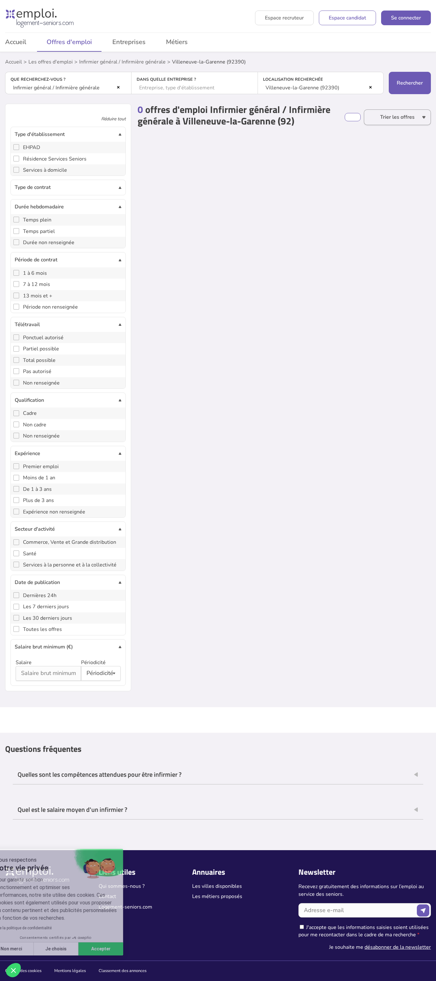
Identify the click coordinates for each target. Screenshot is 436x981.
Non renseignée (41, 382)
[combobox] (68, 87)
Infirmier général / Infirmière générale (122, 61)
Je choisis (73, 948)
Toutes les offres (42, 629)
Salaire (24, 662)
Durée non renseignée (48, 242)
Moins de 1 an (39, 477)
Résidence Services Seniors (54, 158)
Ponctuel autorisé (43, 337)
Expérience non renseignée (54, 511)
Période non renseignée (50, 307)
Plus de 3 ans (38, 500)
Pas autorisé (37, 371)
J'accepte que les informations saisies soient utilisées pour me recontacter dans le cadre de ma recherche (363, 931)
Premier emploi (41, 466)
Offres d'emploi (69, 42)
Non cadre (34, 424)
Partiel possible (41, 348)
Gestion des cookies (23, 971)
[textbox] (194, 87)
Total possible (39, 360)
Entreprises (129, 42)
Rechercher (410, 82)
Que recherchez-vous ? (38, 79)
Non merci (28, 948)
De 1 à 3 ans (37, 489)
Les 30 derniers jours (47, 618)
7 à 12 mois (36, 284)
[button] (13, 970)
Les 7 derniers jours (46, 606)
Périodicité (93, 662)
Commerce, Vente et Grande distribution (69, 542)
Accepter (118, 948)
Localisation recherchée (293, 79)
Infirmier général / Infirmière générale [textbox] (56, 87)
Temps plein (37, 219)
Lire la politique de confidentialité (41, 928)
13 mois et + (37, 295)
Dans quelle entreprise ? (166, 79)
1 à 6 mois (35, 273)
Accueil (13, 61)
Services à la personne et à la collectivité (70, 564)
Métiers (177, 42)
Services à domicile (45, 170)
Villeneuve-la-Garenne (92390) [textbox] (302, 87)
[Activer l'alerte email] (353, 117)
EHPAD (31, 147)
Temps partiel (39, 231)
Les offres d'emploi (50, 61)
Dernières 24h (39, 595)
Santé (29, 553)
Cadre (30, 413)
